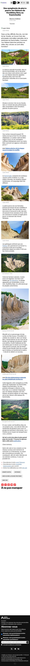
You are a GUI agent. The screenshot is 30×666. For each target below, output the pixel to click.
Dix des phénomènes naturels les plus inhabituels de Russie (14, 378)
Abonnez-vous (9, 626)
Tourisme (12, 23)
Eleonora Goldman (15, 19)
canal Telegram (20, 462)
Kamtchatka (8, 176)
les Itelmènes (14, 280)
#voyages (17, 472)
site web (24, 468)
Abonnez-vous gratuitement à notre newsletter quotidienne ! (14, 638)
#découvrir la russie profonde (12, 476)
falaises (4, 246)
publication (17, 441)
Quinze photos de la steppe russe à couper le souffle (13, 149)
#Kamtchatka (6, 472)
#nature (5, 480)
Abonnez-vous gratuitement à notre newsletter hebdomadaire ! (14, 634)
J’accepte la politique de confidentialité (12, 644)
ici (3, 75)
